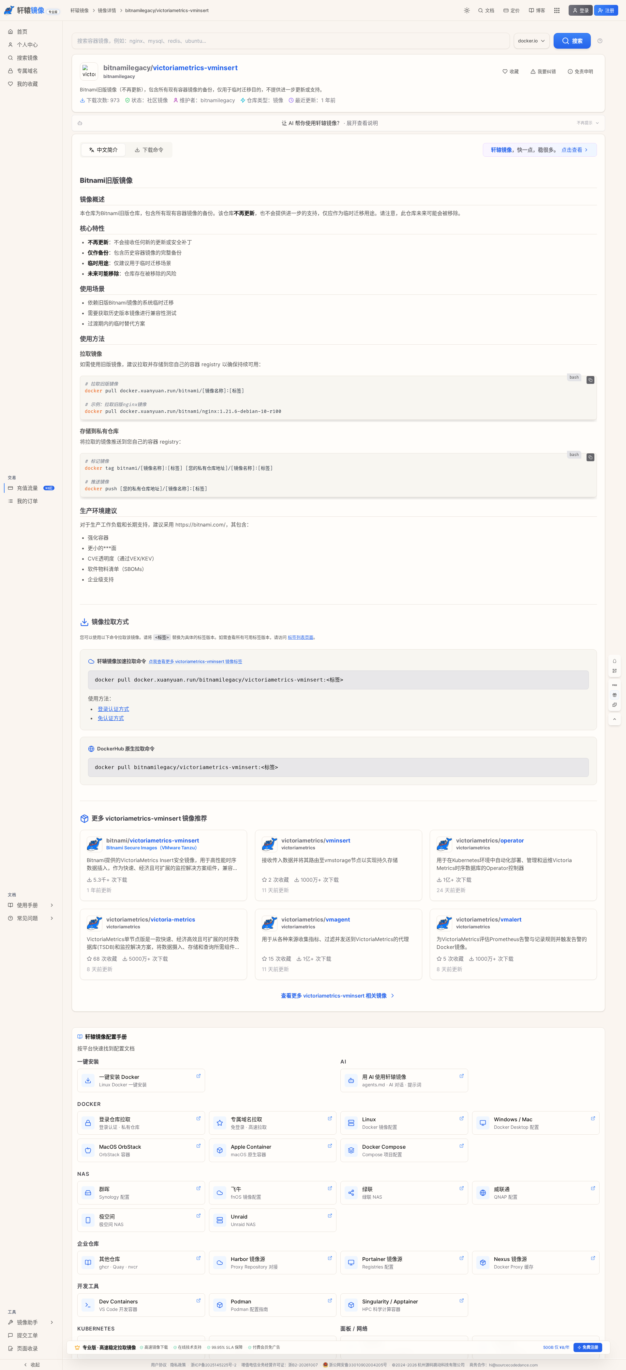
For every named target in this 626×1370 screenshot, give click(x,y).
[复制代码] (590, 380)
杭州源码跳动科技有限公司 (441, 1364)
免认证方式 (111, 718)
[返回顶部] (614, 719)
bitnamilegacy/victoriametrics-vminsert (167, 10)
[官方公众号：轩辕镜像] (614, 670)
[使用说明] (600, 41)
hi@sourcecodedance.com (513, 1364)
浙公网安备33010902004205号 (358, 1364)
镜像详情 (107, 10)
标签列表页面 (300, 637)
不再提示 (584, 122)
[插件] (614, 704)
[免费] (614, 685)
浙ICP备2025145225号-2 (213, 1364)
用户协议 (159, 1364)
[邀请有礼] (614, 695)
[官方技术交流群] (614, 661)
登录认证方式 (113, 709)
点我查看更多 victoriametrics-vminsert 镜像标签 (195, 661)
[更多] (556, 10)
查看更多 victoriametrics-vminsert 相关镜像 (334, 995)
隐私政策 (178, 1364)
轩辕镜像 (79, 10)
